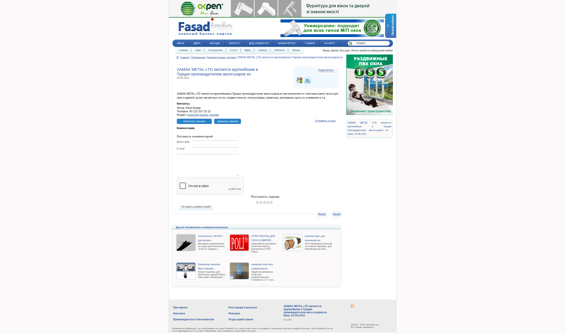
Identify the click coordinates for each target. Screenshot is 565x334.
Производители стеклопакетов (193, 319)
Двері (197, 43)
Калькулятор (286, 43)
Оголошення (215, 50)
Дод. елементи (259, 43)
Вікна (180, 43)
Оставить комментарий (196, 206)
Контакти (179, 313)
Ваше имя (183, 141)
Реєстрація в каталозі (242, 307)
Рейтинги (280, 50)
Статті (233, 50)
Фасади (215, 43)
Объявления (198, 57)
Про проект (180, 307)
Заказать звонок (227, 121)
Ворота (234, 43)
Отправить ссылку (325, 120)
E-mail (181, 148)
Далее (322, 214)
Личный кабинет (392, 25)
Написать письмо (194, 121)
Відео (248, 50)
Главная (184, 57)
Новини (183, 50)
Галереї (262, 50)
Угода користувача (240, 319)
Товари (310, 43)
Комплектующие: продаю (221, 57)
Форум (296, 50)
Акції (198, 50)
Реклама (234, 313)
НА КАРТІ (329, 43)
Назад (337, 214)
